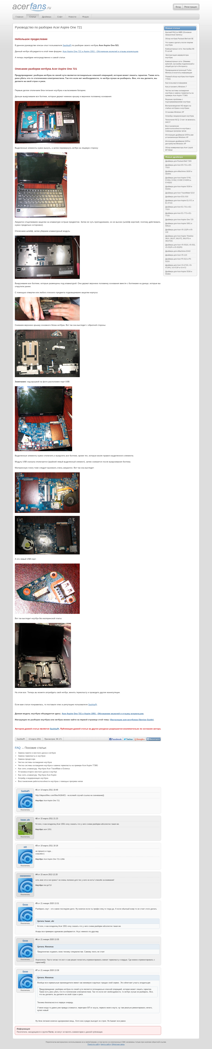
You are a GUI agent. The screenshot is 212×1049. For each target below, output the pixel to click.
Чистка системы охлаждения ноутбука (35, 762)
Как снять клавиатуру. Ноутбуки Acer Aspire (37, 775)
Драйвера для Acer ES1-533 (176, 197)
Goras (25, 904)
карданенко (25, 876)
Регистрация (190, 7)
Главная (19, 17)
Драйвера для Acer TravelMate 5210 (180, 193)
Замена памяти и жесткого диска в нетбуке (37, 753)
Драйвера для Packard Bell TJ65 (178, 161)
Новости (72, 17)
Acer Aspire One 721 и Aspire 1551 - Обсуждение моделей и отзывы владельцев (100, 51)
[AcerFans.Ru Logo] (32, 7)
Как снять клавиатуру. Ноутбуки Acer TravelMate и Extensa (44, 769)
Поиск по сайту (94, 1044)
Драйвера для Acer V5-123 (176, 255)
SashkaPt (67, 45)
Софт (59, 17)
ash (25, 847)
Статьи (32, 17)
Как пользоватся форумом (176, 83)
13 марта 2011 (35, 739)
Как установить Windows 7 (176, 87)
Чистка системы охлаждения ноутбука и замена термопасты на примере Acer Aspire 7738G (58, 765)
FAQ (18, 747)
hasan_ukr (25, 820)
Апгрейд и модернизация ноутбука (33, 778)
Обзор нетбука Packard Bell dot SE (179, 39)
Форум (85, 17)
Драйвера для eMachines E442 (178, 251)
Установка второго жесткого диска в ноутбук (37, 772)
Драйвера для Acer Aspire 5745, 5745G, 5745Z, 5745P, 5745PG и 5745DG (178, 180)
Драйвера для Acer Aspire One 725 (179, 220)
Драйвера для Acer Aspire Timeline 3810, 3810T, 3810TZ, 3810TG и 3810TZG (179, 238)
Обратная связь (118, 1044)
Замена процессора (26, 759)
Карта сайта (106, 1044)
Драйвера (46, 17)
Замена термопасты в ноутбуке (31, 756)
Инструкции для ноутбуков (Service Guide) (132, 719)
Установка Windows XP (174, 112)
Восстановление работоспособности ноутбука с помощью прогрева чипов (50, 781)
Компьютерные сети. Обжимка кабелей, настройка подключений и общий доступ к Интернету (179, 63)
